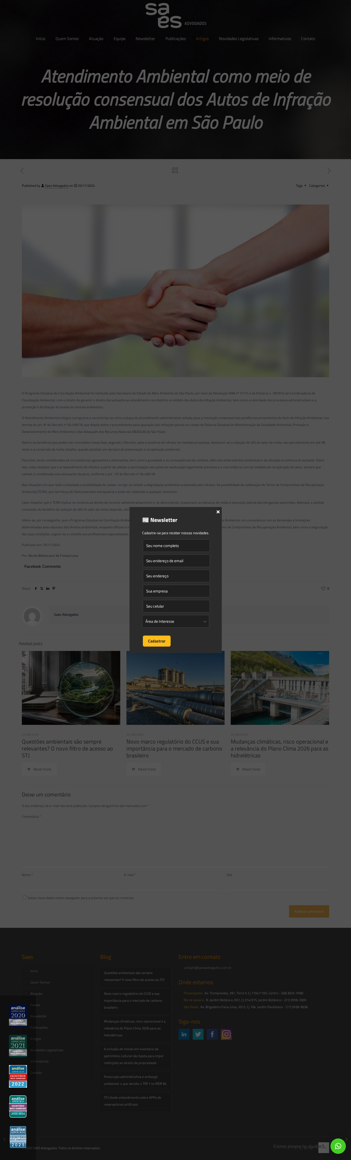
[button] (338, 1146)
